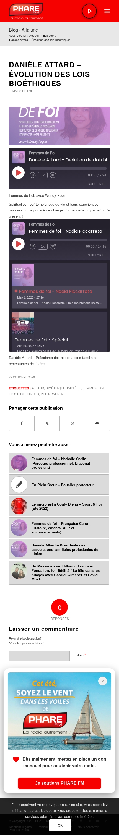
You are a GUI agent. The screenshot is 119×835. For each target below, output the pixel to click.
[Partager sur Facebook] (21, 423)
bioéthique (55, 388)
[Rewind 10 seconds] (33, 175)
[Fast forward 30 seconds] (53, 175)
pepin (45, 394)
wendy (58, 394)
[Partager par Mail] (97, 423)
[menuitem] (107, 11)
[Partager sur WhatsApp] (72, 423)
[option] (59, 286)
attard (38, 388)
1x (43, 175)
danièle (74, 388)
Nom (81, 655)
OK (60, 825)
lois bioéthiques (24, 394)
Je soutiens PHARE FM (59, 783)
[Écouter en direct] (89, 11)
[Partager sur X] (47, 423)
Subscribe (97, 184)
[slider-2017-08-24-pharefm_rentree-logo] (49, 11)
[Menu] (107, 11)
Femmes (89, 388)
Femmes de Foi (20, 91)
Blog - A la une (23, 30)
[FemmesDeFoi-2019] (59, 126)
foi (101, 388)
